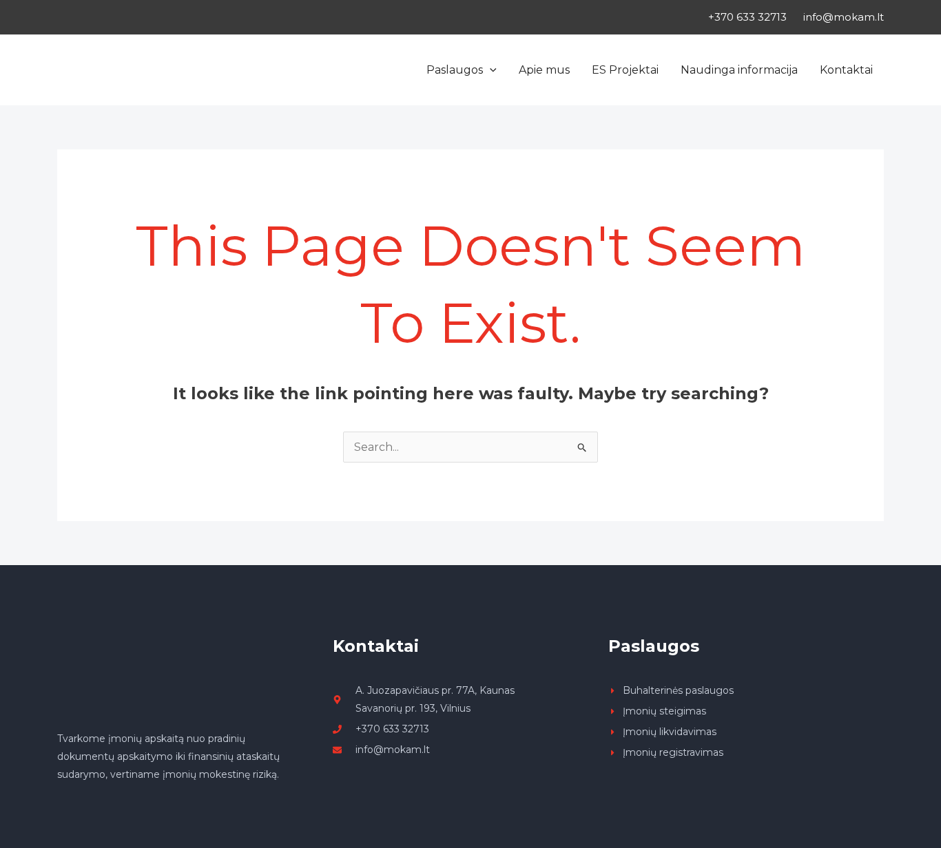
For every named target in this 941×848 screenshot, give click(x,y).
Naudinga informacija (739, 69)
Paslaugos (454, 69)
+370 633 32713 (747, 16)
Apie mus (544, 69)
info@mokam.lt (843, 16)
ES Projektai (625, 69)
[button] (490, 69)
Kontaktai (846, 69)
